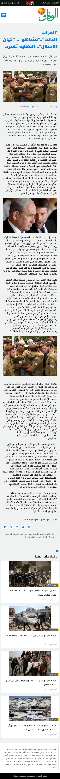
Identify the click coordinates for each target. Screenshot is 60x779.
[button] (3, 15)
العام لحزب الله (29, 537)
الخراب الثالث (41, 537)
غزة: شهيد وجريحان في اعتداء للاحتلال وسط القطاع (31, 636)
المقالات (23, 106)
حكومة (16, 534)
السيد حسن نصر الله (29, 534)
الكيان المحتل (44, 534)
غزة (53, 534)
